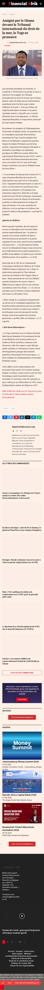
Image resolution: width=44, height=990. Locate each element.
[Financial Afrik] (23, 3)
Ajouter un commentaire (22, 673)
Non (9, 983)
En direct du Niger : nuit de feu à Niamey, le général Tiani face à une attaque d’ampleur (21, 528)
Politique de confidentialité (27, 983)
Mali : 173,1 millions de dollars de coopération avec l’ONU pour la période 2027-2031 (20, 594)
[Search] (40, 3)
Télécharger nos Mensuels (22, 717)
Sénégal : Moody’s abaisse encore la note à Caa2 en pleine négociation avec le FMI (21, 561)
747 (20, 942)
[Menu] (3, 3)
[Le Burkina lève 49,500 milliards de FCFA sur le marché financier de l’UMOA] (22, 612)
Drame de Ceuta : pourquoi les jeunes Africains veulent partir (21, 931)
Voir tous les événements (22, 844)
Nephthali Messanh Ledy (18, 42)
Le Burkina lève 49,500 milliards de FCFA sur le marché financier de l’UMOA (21, 627)
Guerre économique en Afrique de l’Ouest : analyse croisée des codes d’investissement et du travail (21, 495)
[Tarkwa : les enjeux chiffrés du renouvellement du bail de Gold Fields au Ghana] (22, 644)
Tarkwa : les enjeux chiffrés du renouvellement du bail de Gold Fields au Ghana (20, 661)
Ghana (5, 408)
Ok (3, 983)
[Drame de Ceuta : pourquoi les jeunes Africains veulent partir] (22, 916)
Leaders (7, 45)
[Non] (2, 987)
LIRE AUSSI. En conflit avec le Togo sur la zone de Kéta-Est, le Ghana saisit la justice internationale (22, 394)
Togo (13, 408)
